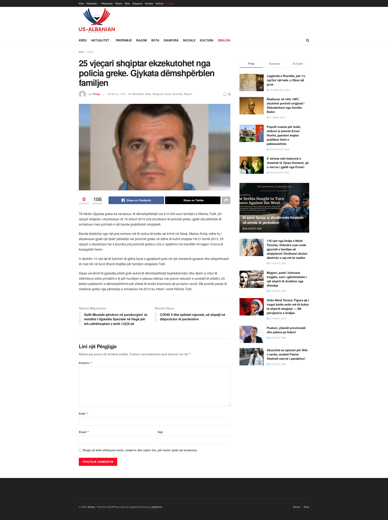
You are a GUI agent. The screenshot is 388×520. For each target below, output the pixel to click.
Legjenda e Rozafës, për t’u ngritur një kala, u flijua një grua (286, 80)
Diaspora (137, 3)
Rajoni (118, 3)
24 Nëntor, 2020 (117, 94)
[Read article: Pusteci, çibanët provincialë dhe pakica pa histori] (251, 334)
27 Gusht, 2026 (277, 263)
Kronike (177, 94)
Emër (84, 413)
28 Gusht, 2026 (253, 228)
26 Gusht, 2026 (277, 337)
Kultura (159, 3)
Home (296, 507)
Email (84, 432)
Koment (85, 363)
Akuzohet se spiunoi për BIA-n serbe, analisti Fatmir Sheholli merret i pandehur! (287, 354)
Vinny (96, 94)
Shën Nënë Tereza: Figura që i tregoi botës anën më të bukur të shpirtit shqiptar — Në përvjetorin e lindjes (288, 306)
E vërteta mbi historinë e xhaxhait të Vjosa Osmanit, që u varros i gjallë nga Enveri (288, 162)
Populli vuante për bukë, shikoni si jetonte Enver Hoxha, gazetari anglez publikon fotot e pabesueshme (284, 135)
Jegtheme (156, 506)
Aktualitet (91, 3)
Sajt (160, 432)
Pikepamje (107, 3)
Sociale (149, 3)
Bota (127, 3)
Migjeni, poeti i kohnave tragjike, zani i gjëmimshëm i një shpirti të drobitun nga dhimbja (287, 279)
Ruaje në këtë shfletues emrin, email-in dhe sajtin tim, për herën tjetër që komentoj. (140, 450)
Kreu (81, 3)
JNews (91, 506)
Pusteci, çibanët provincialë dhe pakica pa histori (286, 330)
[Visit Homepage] (97, 21)
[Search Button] (307, 40)
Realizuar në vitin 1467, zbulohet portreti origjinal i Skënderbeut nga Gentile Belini (285, 105)
